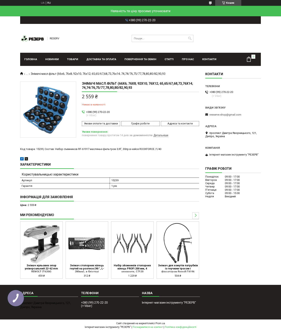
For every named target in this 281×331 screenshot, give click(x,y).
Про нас (188, 59)
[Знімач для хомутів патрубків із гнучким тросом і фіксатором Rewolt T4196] (178, 243)
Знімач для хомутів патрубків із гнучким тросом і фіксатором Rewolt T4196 (178, 268)
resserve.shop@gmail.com (225, 114)
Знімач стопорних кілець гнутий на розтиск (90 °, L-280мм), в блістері (87, 268)
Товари (72, 59)
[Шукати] (189, 38)
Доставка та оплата (101, 59)
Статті (169, 59)
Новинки (52, 59)
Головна (30, 59)
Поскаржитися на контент (148, 327)
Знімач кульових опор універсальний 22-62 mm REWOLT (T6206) (41, 268)
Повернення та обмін (140, 59)
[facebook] (22, 159)
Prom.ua (160, 323)
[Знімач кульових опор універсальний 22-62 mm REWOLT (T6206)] (41, 243)
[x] (26, 159)
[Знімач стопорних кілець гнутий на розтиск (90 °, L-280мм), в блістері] (87, 243)
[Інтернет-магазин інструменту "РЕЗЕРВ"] (32, 38)
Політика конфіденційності (180, 327)
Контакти (209, 59)
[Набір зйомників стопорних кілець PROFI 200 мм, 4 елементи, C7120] (132, 243)
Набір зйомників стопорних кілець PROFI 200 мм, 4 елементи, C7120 (132, 268)
